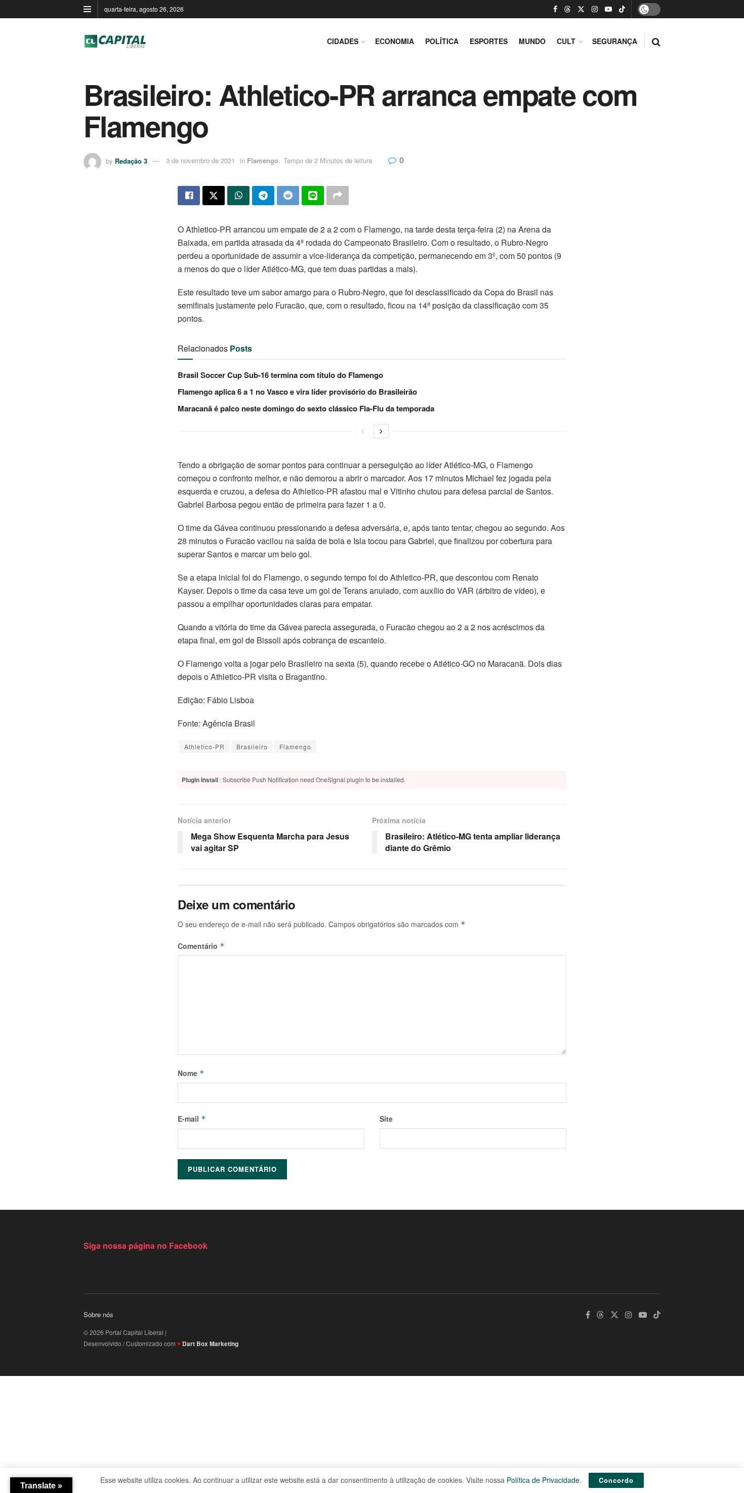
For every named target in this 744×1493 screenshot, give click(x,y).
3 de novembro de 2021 (200, 160)
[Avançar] (381, 431)
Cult (566, 41)
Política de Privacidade (543, 1480)
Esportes (489, 41)
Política (442, 41)
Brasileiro (252, 746)
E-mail (192, 1119)
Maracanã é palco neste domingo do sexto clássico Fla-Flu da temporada (306, 408)
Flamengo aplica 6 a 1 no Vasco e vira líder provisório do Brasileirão (297, 391)
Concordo (616, 1480)
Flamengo (262, 160)
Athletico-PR (204, 746)
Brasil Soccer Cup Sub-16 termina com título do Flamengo (280, 374)
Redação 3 (131, 160)
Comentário (201, 946)
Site (386, 1119)
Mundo (532, 41)
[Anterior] (362, 431)
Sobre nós (98, 1314)
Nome (191, 1073)
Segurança (614, 41)
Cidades (342, 41)
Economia (394, 41)
